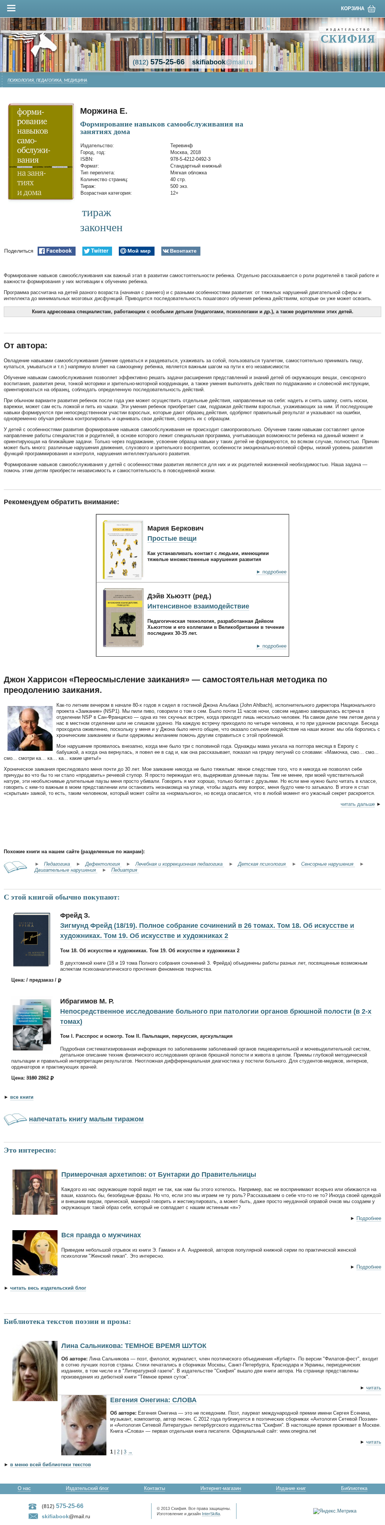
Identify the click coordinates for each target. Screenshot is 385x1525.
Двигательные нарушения (66, 870)
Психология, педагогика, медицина (47, 80)
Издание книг (291, 1488)
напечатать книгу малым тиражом (86, 1119)
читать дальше (358, 804)
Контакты (154, 1488)
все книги (21, 1097)
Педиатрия (125, 870)
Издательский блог (87, 1488)
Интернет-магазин (220, 1488)
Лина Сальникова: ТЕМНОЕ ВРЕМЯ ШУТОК (133, 1346)
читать (373, 1388)
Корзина (352, 8)
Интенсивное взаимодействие (198, 606)
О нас (24, 1488)
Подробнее (368, 1218)
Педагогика (57, 864)
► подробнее (271, 572)
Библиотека (354, 1488)
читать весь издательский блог (48, 1288)
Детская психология (262, 864)
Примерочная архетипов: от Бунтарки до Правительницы (158, 1174)
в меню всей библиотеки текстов (50, 1464)
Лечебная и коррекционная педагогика (179, 864)
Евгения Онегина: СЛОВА (153, 1400)
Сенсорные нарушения (328, 864)
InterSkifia (211, 1513)
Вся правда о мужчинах (101, 1235)
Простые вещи (172, 538)
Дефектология (103, 864)
